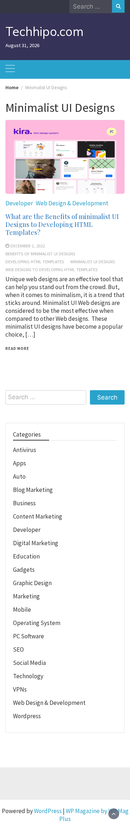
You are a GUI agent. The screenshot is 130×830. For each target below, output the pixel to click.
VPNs (20, 689)
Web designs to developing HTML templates (51, 269)
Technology (28, 676)
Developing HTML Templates (34, 261)
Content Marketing (37, 516)
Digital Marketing (35, 543)
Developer (19, 203)
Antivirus (24, 450)
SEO (18, 649)
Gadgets (24, 570)
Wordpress (27, 716)
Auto (19, 476)
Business (24, 503)
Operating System (36, 623)
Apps (19, 463)
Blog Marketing (33, 490)
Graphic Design (32, 583)
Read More (17, 348)
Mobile (22, 610)
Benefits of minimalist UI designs (40, 253)
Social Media (29, 663)
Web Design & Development (72, 203)
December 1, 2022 (27, 245)
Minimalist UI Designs (92, 261)
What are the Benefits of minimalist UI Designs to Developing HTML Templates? (62, 224)
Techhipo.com (44, 31)
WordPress (48, 811)
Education (26, 556)
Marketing (26, 596)
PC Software (28, 636)
